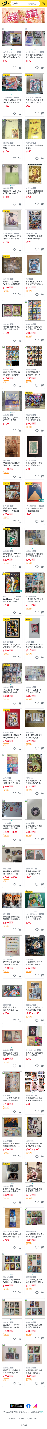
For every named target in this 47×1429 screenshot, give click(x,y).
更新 (41, 1412)
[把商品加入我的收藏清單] (14, 67)
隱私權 (21, 1418)
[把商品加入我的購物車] (19, 67)
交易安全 (24, 1424)
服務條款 (12, 1418)
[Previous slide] (4, 38)
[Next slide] (20, 38)
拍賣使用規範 (32, 1418)
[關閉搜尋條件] (25, 3)
